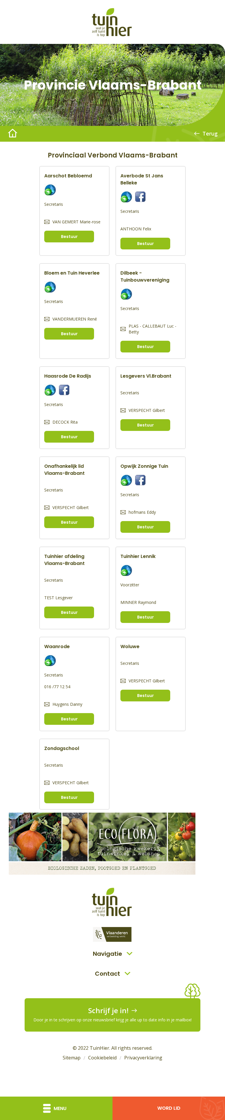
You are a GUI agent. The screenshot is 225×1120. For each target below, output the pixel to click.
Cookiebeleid (102, 1057)
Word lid (168, 1108)
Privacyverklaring (143, 1057)
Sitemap (72, 1057)
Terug (210, 133)
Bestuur (69, 236)
